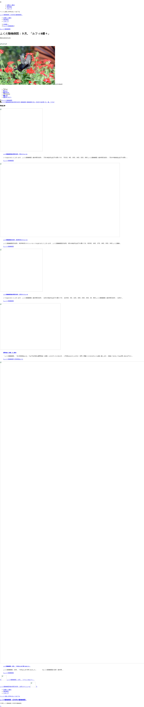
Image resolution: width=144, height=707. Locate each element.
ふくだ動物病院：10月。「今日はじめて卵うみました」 (16, 666)
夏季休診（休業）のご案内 (9, 352)
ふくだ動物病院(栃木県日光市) (11, 102)
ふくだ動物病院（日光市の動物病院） (11, 14)
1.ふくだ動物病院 (7, 100)
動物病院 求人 (31, 102)
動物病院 (23, 102)
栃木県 (42, 102)
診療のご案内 (7, 18)
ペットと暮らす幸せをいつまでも (10, 696)
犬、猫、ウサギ (49, 102)
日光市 (38, 102)
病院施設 (6, 19)
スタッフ (6, 21)
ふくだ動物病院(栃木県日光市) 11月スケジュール (15, 294)
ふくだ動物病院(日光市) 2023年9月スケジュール (15, 239)
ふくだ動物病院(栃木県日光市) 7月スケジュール (15, 154)
